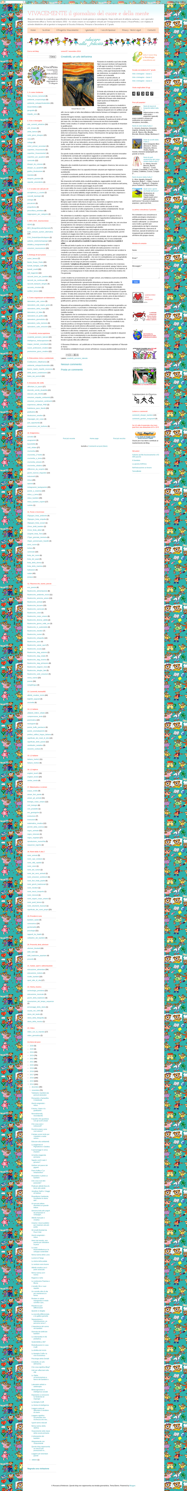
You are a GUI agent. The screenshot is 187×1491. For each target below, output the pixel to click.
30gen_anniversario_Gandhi (38, 541)
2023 (32, 1055)
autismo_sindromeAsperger (37, 241)
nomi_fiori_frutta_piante (36, 881)
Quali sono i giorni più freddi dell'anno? (151, 190)
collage (30, 142)
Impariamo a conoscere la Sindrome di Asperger (40, 1397)
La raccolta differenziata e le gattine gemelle (40, 1315)
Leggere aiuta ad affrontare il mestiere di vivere (40, 1410)
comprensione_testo (35, 716)
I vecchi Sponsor (108, 30)
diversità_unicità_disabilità (37, 390)
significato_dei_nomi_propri (37, 910)
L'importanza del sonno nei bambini (40, 1327)
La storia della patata (39, 1261)
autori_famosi (32, 258)
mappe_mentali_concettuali (37, 344)
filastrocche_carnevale (35, 609)
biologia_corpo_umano (36, 802)
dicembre (35, 1087)
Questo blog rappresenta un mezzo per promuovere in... (40, 1449)
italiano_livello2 (33, 763)
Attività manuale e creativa (38, 1219)
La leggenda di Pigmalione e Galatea (40, 1146)
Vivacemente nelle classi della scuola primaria (40, 1432)
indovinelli (31, 476)
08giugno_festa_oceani (36, 523)
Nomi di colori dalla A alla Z (142, 126)
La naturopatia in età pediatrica (39, 1338)
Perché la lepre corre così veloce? (39, 1130)
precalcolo (31, 203)
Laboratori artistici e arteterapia (38, 1385)
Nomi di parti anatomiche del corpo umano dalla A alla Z (151, 159)
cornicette (31, 160)
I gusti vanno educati (39, 1423)
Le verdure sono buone (40, 1264)
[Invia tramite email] (67, 355)
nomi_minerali (32, 895)
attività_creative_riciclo (35, 695)
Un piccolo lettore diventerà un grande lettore (40, 1206)
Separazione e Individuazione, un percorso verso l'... (39, 1321)
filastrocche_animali (34, 602)
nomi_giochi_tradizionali (36, 884)
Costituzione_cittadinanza (37, 362)
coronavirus (31, 924)
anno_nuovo (32, 545)
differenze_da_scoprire (36, 469)
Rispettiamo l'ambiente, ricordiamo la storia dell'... (40, 1198)
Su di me (46, 30)
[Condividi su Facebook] (75, 355)
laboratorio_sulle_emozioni (37, 327)
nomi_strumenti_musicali (36, 906)
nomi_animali (32, 855)
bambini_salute (33, 920)
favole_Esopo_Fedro (35, 262)
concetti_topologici (34, 196)
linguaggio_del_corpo (35, 419)
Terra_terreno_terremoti (36, 96)
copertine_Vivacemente (36, 150)
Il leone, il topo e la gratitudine (38, 1109)
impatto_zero (32, 114)
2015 (32, 1081)
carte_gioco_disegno (35, 135)
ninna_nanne (32, 678)
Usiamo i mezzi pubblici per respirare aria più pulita (40, 1225)
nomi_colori (31, 866)
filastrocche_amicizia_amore (38, 598)
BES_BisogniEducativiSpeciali (38, 228)
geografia (30, 110)
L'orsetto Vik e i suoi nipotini (38, 1287)
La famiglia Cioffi (37, 1402)
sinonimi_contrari (33, 749)
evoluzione (31, 816)
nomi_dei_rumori (33, 870)
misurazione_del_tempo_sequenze (40, 1001)
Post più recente (69, 438)
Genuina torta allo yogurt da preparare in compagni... (40, 1213)
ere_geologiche (33, 813)
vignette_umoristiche (35, 182)
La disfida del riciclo (38, 1350)
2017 (32, 1075)
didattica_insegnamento (36, 245)
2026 (32, 1046)
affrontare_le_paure (34, 387)
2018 (32, 1071)
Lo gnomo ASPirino (139, 464)
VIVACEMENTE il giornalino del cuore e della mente (88, 13)
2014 (32, 1084)
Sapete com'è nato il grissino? (39, 1161)
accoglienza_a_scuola (35, 193)
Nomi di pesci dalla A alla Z (142, 177)
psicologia (31, 931)
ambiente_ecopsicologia (36, 100)
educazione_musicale (35, 994)
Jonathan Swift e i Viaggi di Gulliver (40, 1192)
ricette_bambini (33, 977)
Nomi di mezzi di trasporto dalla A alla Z (151, 108)
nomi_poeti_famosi (34, 902)
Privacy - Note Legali (131, 30)
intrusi (29, 480)
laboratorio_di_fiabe (34, 312)
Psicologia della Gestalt (40, 1359)
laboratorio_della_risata (36, 309)
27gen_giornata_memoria (37, 537)
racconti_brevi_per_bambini (37, 277)
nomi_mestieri (32, 888)
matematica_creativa (35, 823)
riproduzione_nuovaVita (36, 841)
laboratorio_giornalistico (36, 319)
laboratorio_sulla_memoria (37, 323)
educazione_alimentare (36, 970)
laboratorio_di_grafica (35, 316)
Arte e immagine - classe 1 (142, 74)
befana (30, 548)
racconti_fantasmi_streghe (37, 284)
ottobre (34, 1460)
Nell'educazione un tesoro (142, 468)
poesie (29, 681)
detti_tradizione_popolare (37, 956)
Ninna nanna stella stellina (38, 1427)
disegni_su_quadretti (35, 168)
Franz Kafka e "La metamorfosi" (38, 1171)
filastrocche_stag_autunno (37, 652)
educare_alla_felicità (35, 394)
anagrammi (31, 440)
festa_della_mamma (35, 566)
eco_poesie (31, 587)
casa (29, 139)
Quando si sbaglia (38, 1311)
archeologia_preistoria (35, 991)
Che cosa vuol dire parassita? (38, 1182)
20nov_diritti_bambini (35, 526)
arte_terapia (31, 128)
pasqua (30, 577)
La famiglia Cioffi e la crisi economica (39, 1354)
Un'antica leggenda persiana (38, 1156)
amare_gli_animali (34, 798)
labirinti (30, 484)
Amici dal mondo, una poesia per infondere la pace (40, 1242)
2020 (32, 1065)
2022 (32, 1059)
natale (29, 573)
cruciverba (31, 451)
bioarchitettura (32, 107)
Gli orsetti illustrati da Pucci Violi (39, 1231)
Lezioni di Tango (37, 1258)
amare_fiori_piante (34, 794)
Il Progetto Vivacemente (67, 30)
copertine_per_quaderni (36, 157)
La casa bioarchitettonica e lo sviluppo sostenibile (40, 1250)
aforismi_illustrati (33, 948)
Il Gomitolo (136, 460)
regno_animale (33, 831)
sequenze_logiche (34, 845)
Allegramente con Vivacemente (38, 1442)
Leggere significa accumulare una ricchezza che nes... (39, 1418)
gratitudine (31, 412)
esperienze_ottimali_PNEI (37, 405)
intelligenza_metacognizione (38, 341)
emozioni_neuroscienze (36, 248)
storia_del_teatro (33, 1014)
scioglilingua (32, 685)
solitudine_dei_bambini (36, 938)
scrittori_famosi (33, 291)
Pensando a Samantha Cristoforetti (40, 1099)
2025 (32, 1049)
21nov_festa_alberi (34, 530)
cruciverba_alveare (34, 462)
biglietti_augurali (33, 699)
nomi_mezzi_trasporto (35, 891)
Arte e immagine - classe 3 (142, 81)
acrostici (30, 437)
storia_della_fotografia (35, 1018)
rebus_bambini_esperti (36, 502)
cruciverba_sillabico (34, 466)
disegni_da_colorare (35, 164)
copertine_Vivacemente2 (36, 153)
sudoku (30, 505)
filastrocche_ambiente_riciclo (38, 595)
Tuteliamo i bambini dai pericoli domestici (40, 1094)
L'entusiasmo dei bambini (37, 1437)
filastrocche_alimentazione (37, 591)
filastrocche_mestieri (35, 631)
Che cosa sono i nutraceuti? (37, 1125)
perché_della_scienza (35, 827)
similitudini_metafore (35, 745)
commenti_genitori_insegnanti (143, 419)
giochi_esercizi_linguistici (37, 473)
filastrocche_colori (34, 613)
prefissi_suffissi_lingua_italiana (39, 735)
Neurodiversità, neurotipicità (37, 1115)
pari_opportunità (33, 423)
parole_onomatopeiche (36, 731)
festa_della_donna (34, 563)
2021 (32, 1062)
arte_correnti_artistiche (35, 124)
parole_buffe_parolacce (36, 727)
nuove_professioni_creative (37, 348)
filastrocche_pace (34, 642)
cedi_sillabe (31, 448)
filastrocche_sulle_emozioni (37, 674)
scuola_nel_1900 (33, 1011)
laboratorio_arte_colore (36, 301)
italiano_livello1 (33, 759)
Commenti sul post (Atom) (97, 446)
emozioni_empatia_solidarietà (38, 397)
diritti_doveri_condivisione (37, 373)
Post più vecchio (119, 438)
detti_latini (31, 952)
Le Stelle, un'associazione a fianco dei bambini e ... (40, 1378)
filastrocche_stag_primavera (37, 663)
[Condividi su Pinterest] (77, 355)
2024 (32, 1052)
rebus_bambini (33, 498)
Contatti (152, 30)
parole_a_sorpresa (34, 491)
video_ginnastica (33, 1035)
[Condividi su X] (72, 355)
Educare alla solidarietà (40, 1142)
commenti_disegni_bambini (142, 415)
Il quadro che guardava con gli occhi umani (40, 1120)
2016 (32, 1078)
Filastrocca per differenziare (37, 1307)
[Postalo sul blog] (69, 355)
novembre (36, 1090)
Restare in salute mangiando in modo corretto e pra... (39, 1300)
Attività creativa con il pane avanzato (39, 1269)
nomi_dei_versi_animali (36, 873)
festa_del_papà (33, 559)
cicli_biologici (32, 805)
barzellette (31, 444)
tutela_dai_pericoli (34, 376)
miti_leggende (32, 273)
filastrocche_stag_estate (36, 656)
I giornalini (89, 30)
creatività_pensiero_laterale (77, 358)
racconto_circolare (34, 287)
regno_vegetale (33, 838)
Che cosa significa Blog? (40, 1367)
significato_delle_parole (36, 742)
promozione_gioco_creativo (37, 351)
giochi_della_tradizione (36, 998)
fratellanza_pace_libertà (36, 408)
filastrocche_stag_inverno (37, 660)
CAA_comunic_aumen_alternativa (40, 232)
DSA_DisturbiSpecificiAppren (38, 237)
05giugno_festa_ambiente (37, 516)
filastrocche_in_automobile (37, 627)
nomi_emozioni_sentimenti (37, 877)
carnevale (31, 552)
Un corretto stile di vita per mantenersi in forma (39, 1293)
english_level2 (32, 777)
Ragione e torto (37, 1278)
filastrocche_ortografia (35, 638)
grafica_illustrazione (34, 171)
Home (33, 30)
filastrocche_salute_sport (36, 645)
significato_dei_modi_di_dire (38, 738)
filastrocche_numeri (34, 634)
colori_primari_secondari (36, 146)
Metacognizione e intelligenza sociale (39, 1391)
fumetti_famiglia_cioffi (35, 266)
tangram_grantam (34, 179)
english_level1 (32, 773)
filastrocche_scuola (34, 649)
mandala (30, 175)
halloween (31, 570)
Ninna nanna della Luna (40, 1255)
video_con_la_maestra (35, 1032)
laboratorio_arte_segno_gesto (38, 305)
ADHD (29, 225)
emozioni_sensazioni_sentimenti (39, 401)
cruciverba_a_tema (34, 458)
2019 (32, 1068)
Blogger (132, 1486)
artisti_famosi (32, 132)
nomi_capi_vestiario (34, 859)
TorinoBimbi (136, 471)
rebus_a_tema (32, 494)
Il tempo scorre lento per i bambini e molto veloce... (40, 1136)
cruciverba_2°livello (34, 455)
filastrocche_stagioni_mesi (37, 667)
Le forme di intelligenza (40, 1405)
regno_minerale (33, 834)
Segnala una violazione (38, 1468)
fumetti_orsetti (32, 269)
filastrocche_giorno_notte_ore (38, 624)
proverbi (30, 959)
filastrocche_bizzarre (35, 605)
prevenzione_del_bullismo (37, 426)
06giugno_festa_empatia (36, 519)
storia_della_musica (34, 1022)
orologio (30, 200)
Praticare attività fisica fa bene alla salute (40, 1187)
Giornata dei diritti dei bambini (39, 1333)
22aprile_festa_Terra (35, 534)
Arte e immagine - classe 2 (142, 77)
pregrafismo (31, 207)
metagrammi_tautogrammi (37, 487)
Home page (94, 438)
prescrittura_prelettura (35, 211)
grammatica (31, 720)
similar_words (32, 780)
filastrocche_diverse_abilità (37, 620)
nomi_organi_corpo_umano (37, 899)
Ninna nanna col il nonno (38, 1274)
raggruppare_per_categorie (37, 214)
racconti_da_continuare (36, 280)
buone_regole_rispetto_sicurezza (39, 369)
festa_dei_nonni (33, 555)
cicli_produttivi (32, 809)
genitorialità (31, 927)
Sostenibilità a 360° (38, 1342)
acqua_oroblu (32, 791)
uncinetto (30, 702)
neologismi (31, 724)
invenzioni (31, 820)
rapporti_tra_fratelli (34, 934)
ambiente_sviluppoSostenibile (38, 103)
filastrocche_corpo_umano (37, 616)
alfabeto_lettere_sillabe (36, 713)
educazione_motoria (35, 973)
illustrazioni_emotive (35, 415)
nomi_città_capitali (34, 863)
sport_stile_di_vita (34, 980)
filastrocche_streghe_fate (36, 670)
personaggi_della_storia (36, 1007)
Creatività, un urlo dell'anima (38, 1363)
